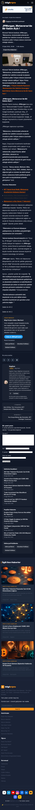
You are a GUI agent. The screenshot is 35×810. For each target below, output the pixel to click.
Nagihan (8, 21)
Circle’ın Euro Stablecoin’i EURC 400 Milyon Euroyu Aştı (16, 479)
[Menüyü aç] (32, 2)
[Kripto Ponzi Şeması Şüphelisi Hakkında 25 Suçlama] (17, 650)
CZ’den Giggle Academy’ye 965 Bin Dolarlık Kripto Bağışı (16, 520)
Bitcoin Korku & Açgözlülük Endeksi (11, 756)
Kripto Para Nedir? (6, 741)
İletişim (3, 769)
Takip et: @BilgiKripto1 (13, 337)
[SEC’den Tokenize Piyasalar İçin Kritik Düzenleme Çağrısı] (17, 575)
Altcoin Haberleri (5, 722)
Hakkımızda (4, 763)
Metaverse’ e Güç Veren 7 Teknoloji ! (17, 201)
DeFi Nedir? (4, 747)
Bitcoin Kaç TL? (5, 731)
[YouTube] (13, 792)
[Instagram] (17, 792)
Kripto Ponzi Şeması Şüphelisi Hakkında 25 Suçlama (17, 486)
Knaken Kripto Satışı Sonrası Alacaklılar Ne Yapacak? (17, 513)
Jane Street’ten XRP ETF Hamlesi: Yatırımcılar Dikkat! (15, 500)
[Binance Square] (19, 797)
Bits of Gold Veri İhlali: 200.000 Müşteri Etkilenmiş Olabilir (17, 534)
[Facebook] (22, 792)
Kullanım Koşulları (6, 775)
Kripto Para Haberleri (15, 17)
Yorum (5, 433)
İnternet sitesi (6, 455)
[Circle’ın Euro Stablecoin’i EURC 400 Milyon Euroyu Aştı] (17, 613)
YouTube (15, 393)
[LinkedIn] (26, 792)
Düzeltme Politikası (23, 343)
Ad (3, 448)
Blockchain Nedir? (6, 744)
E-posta (5, 452)
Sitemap (3, 781)
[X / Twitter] (4, 792)
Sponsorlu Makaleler (7, 733)
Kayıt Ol (17, 709)
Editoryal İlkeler (9, 343)
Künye (3, 766)
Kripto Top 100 (5, 728)
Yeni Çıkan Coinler (6, 725)
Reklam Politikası (10, 347)
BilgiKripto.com (14, 801)
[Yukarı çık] (31, 807)
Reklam (3, 778)
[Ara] (28, 2)
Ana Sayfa (5, 17)
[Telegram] (8, 792)
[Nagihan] (3, 21)
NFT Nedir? (4, 750)
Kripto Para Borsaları (7, 753)
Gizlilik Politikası (5, 772)
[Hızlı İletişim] (31, 792)
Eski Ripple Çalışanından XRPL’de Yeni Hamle (16, 527)
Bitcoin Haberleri (5, 719)
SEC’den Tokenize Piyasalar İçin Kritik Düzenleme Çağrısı (17, 473)
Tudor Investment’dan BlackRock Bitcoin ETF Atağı (15, 493)
